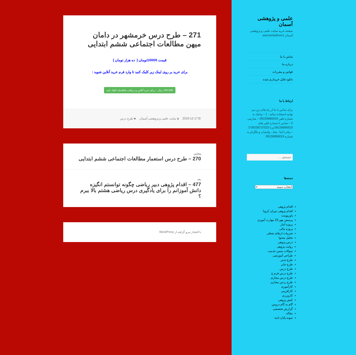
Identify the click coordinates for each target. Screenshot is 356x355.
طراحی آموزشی (283, 255)
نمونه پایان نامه (283, 317)
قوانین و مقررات (282, 71)
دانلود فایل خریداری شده (278, 79)
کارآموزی (287, 286)
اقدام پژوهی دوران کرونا (278, 211)
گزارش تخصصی (283, 308)
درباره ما (287, 64)
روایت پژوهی (285, 246)
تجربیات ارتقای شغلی (280, 233)
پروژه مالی (286, 228)
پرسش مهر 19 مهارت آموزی (275, 219)
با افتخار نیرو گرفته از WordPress (180, 232)
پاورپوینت (287, 215)
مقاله (289, 313)
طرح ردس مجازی (282, 282)
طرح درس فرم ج (282, 273)
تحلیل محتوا (286, 237)
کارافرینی (287, 291)
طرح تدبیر (287, 259)
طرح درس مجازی (282, 277)
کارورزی (287, 295)
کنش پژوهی (285, 299)
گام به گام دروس (282, 304)
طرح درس (286, 268)
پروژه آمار (286, 224)
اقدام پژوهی (285, 206)
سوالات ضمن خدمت (280, 251)
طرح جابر (287, 264)
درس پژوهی (285, 242)
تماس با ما (286, 56)
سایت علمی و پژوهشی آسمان (157, 118)
